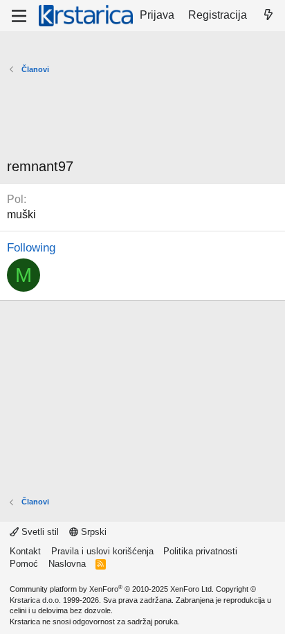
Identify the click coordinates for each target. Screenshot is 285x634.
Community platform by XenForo (112, 589)
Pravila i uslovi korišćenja (102, 551)
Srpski (92, 532)
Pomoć (24, 563)
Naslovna (67, 563)
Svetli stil (39, 532)
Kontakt (25, 551)
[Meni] (19, 16)
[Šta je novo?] (268, 15)
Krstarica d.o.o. (35, 600)
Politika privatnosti (200, 551)
